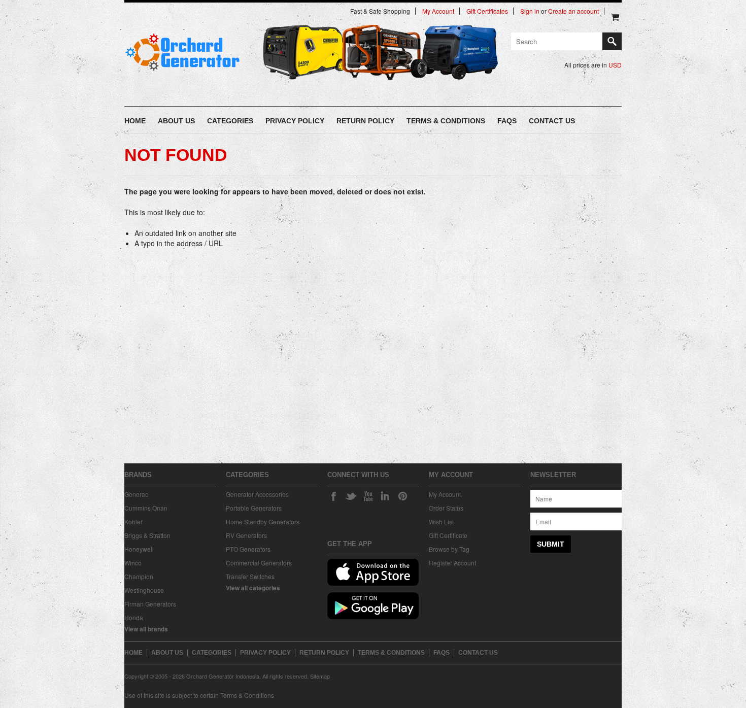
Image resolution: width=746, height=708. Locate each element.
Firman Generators (150, 603)
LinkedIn (385, 496)
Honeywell (139, 549)
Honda (133, 617)
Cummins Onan (145, 507)
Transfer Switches (250, 576)
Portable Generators (254, 507)
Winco (133, 562)
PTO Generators (248, 549)
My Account (438, 11)
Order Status (446, 507)
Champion (138, 576)
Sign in (529, 11)
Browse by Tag (449, 549)
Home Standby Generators (262, 521)
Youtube (368, 496)
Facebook (333, 496)
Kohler (133, 521)
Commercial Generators (259, 562)
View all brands (146, 628)
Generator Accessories (257, 494)
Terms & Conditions (247, 695)
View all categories (253, 587)
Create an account (573, 11)
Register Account (452, 562)
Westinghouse (144, 590)
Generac (136, 494)
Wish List (441, 521)
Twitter (351, 496)
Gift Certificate (448, 535)
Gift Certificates (487, 11)
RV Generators (246, 535)
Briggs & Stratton (147, 535)
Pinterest (402, 496)
